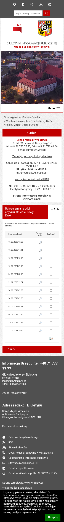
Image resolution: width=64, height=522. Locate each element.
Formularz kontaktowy (15, 426)
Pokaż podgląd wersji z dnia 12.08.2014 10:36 (40, 331)
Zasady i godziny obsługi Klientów (32, 156)
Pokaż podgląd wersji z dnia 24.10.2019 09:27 (40, 290)
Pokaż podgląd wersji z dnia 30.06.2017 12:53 (40, 323)
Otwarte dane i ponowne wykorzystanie (31, 452)
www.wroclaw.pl (32, 198)
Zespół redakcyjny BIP (14, 393)
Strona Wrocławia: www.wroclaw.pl (22, 482)
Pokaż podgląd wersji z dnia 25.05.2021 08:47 (40, 274)
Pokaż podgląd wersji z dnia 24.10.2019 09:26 (40, 299)
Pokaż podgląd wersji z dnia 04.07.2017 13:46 (40, 315)
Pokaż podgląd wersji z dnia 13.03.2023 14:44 (40, 250)
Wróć (13, 349)
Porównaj (51, 339)
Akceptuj (53, 517)
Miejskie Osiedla (31, 117)
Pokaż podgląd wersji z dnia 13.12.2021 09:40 (40, 266)
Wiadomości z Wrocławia (17, 487)
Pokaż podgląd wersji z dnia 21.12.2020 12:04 (40, 282)
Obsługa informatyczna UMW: (21, 417)
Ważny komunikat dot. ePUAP (32, 179)
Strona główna (12, 117)
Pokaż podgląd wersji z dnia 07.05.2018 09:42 (40, 307)
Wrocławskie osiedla (17, 121)
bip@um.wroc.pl (18, 383)
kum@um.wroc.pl (36, 149)
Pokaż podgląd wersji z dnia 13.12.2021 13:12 (40, 258)
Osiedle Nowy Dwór (41, 121)
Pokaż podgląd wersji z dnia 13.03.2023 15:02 (40, 242)
